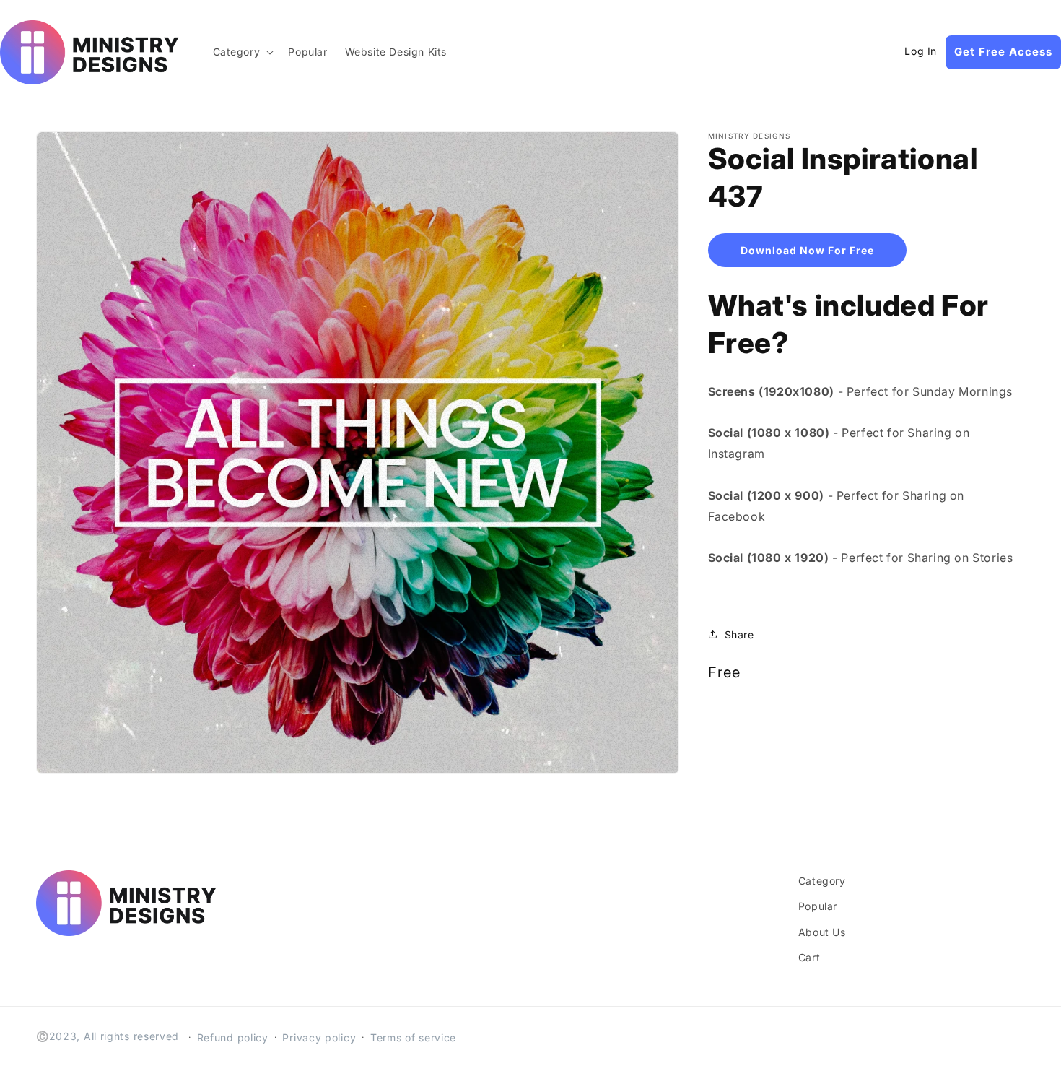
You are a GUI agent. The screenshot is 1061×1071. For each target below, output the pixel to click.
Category (822, 881)
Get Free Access (1003, 51)
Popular (817, 906)
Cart (809, 957)
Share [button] (739, 634)
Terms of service (413, 1037)
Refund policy (232, 1037)
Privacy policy (319, 1037)
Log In (920, 51)
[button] (242, 52)
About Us (822, 932)
